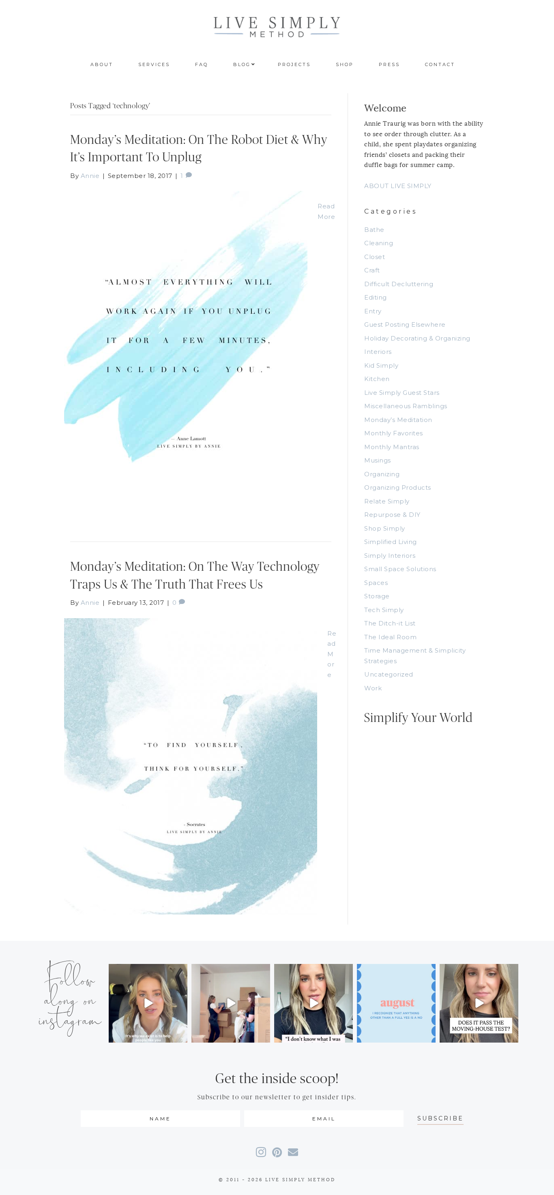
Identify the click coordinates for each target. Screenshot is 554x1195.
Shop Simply (384, 528)
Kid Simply (381, 365)
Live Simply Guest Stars (402, 392)
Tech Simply (384, 610)
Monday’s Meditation (398, 420)
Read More (331, 654)
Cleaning (378, 243)
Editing (375, 297)
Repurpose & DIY (392, 514)
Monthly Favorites (393, 433)
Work (373, 688)
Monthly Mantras (391, 447)
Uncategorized (388, 674)
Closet (374, 257)
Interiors (378, 352)
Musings (377, 460)
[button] (440, 1118)
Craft (372, 270)
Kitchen (377, 379)
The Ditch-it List (390, 623)
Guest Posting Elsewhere (405, 324)
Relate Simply (387, 501)
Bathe (374, 229)
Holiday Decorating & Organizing (417, 338)
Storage (377, 596)
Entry (373, 311)
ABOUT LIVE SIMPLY (398, 186)
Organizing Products (397, 487)
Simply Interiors (389, 555)
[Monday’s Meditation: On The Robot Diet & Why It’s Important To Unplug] (185, 352)
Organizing (381, 474)
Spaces (376, 583)
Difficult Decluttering (398, 284)
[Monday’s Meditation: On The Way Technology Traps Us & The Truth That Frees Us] (190, 765)
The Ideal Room (390, 637)
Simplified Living (390, 542)
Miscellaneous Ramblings (405, 406)
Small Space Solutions (400, 569)
